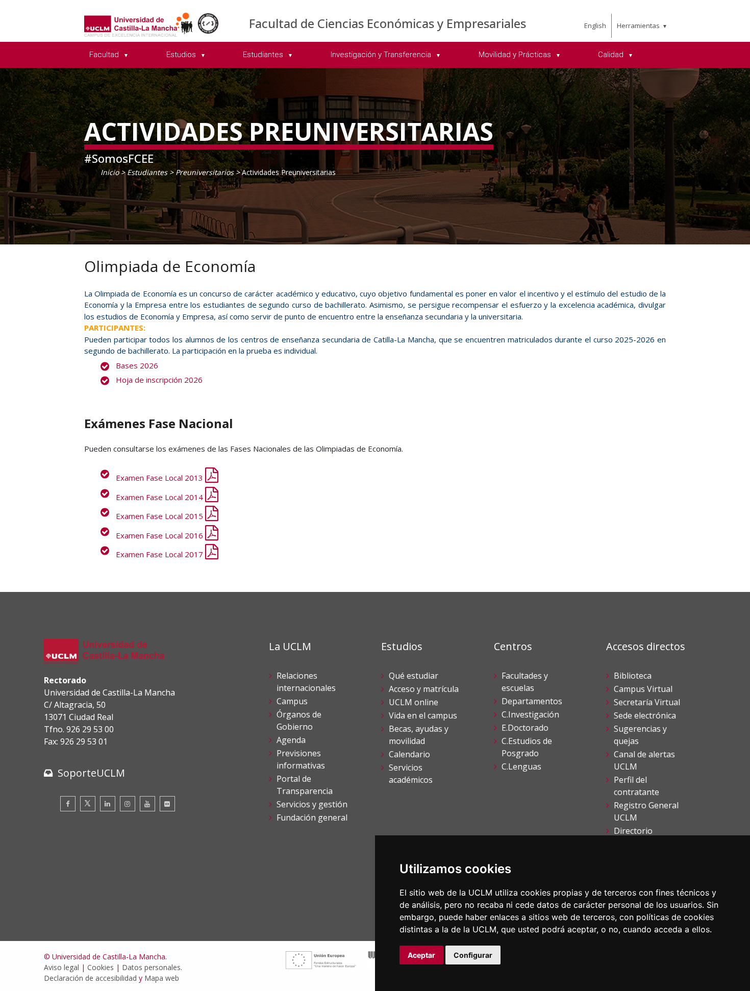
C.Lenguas (521, 766)
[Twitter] (87, 803)
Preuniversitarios (205, 172)
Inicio (110, 172)
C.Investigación (530, 714)
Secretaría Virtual (647, 702)
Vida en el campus (423, 715)
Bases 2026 (137, 365)
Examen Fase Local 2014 (160, 497)
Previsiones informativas (301, 759)
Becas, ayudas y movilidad (418, 735)
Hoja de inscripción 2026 (159, 380)
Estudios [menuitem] (182, 54)
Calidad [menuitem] (612, 54)
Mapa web (161, 978)
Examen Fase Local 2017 (160, 554)
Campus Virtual (643, 689)
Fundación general (312, 817)
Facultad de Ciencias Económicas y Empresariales (387, 23)
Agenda (291, 740)
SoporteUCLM (91, 773)
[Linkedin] (107, 803)
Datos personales (151, 967)
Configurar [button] (473, 955)
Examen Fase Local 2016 (160, 535)
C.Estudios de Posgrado (527, 747)
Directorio (633, 830)
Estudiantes (147, 172)
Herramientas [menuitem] (638, 25)
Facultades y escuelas (525, 681)
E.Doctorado (525, 727)
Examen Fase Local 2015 (160, 516)
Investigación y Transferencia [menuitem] (382, 54)
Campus (292, 701)
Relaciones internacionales (306, 681)
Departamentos (532, 701)
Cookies (100, 967)
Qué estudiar (413, 675)
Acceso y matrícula (424, 689)
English (595, 25)
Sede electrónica (645, 715)
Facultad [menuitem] (105, 54)
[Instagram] (127, 803)
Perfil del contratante (636, 786)
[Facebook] (68, 803)
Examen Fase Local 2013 (160, 478)
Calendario (409, 754)
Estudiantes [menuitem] (264, 54)
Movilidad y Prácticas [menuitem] (516, 54)
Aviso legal (61, 967)
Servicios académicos (411, 773)
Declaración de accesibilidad (90, 978)
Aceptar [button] (421, 955)
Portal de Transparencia (305, 785)
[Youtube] (147, 803)
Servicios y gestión (312, 804)
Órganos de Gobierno (299, 720)
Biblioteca (633, 675)
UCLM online (413, 702)
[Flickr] (167, 803)
